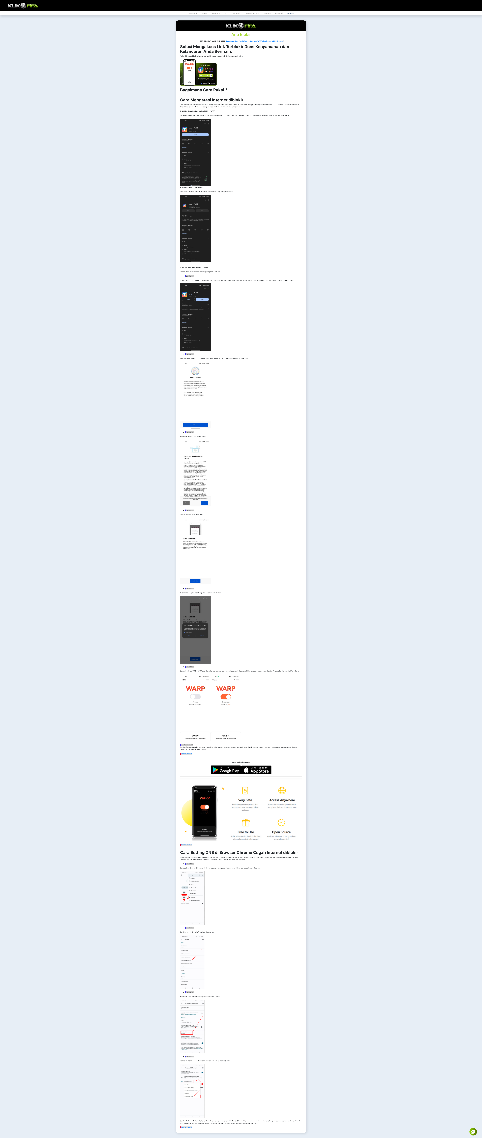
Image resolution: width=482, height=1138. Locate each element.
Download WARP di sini (258, 41)
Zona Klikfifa (279, 13)
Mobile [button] (204, 13)
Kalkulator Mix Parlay (253, 13)
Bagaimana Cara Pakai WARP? (237, 41)
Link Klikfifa (216, 13)
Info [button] (225, 13)
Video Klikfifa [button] (236, 13)
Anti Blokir (290, 13)
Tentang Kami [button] (192, 13)
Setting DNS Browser (275, 41)
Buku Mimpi (267, 13)
